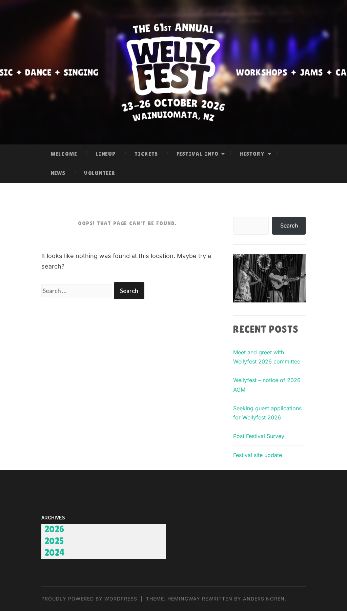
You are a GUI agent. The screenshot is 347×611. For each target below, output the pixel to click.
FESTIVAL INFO (198, 154)
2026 (54, 529)
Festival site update (257, 455)
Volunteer (99, 173)
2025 (54, 541)
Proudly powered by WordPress (89, 599)
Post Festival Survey (258, 436)
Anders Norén (264, 599)
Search (289, 225)
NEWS (58, 173)
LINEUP (106, 154)
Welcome (64, 154)
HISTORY (252, 154)
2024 (55, 553)
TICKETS (146, 154)
